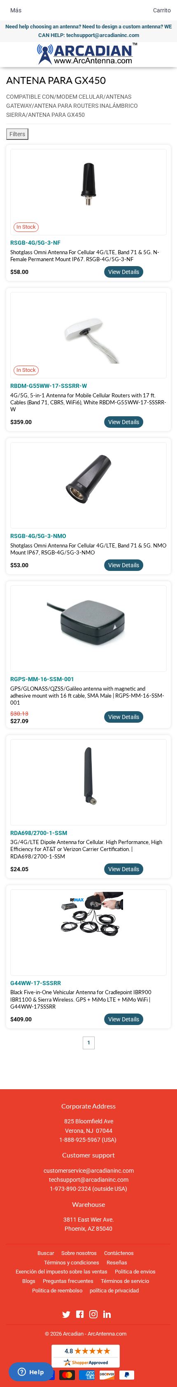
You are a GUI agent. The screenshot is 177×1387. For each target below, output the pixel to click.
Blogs (28, 1281)
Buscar (45, 1253)
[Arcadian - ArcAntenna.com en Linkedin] (107, 1316)
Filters (17, 134)
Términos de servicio (125, 1281)
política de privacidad (114, 1290)
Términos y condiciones (71, 1262)
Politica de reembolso (57, 1290)
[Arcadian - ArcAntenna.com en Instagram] (93, 1316)
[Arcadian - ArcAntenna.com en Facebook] (80, 1316)
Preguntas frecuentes (68, 1281)
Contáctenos (119, 1253)
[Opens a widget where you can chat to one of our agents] (31, 1372)
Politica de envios (135, 1272)
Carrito (162, 10)
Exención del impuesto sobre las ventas (61, 1272)
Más (15, 10)
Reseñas (117, 1262)
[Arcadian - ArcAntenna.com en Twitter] (66, 1316)
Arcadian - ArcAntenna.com (94, 1334)
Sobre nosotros (79, 1253)
